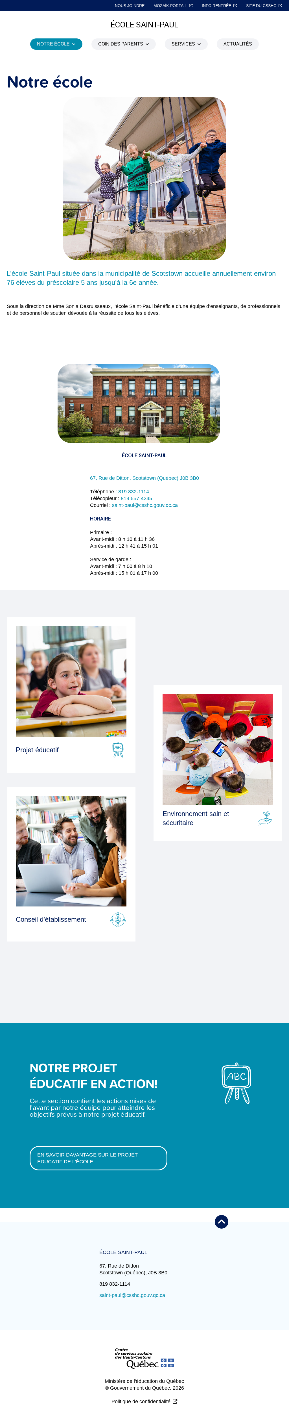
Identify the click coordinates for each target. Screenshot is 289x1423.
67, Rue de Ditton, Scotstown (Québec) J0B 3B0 (144, 478)
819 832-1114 (133, 491)
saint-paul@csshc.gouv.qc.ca (145, 505)
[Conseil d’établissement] (71, 851)
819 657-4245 (136, 498)
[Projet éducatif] (71, 681)
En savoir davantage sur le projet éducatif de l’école (87, 1158)
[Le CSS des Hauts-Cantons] (144, 1363)
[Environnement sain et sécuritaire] (218, 749)
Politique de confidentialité (140, 1401)
